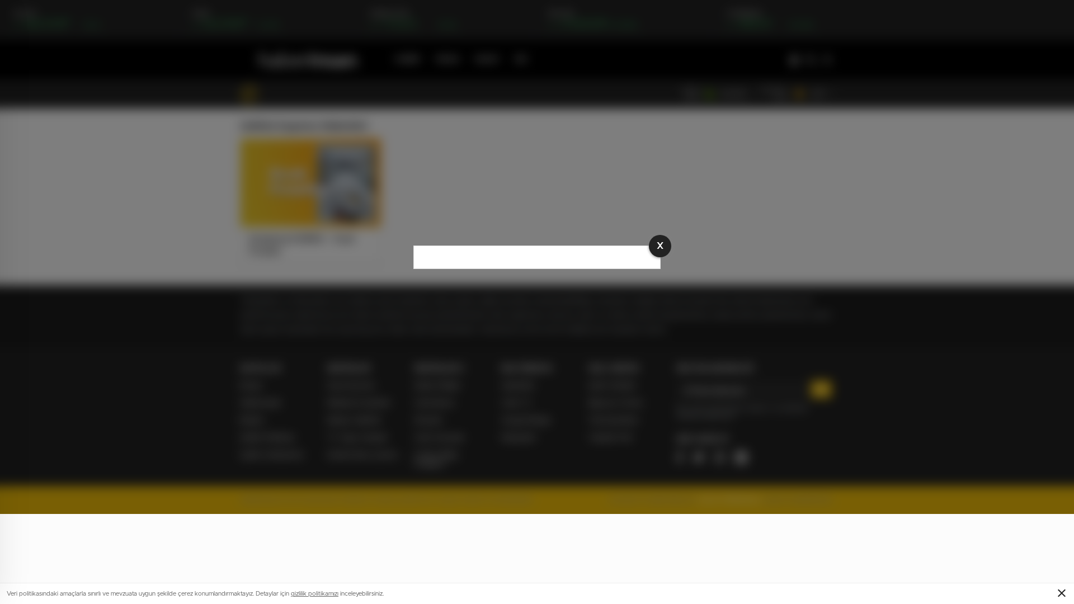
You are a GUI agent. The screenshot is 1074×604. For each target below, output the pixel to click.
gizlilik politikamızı (314, 594)
